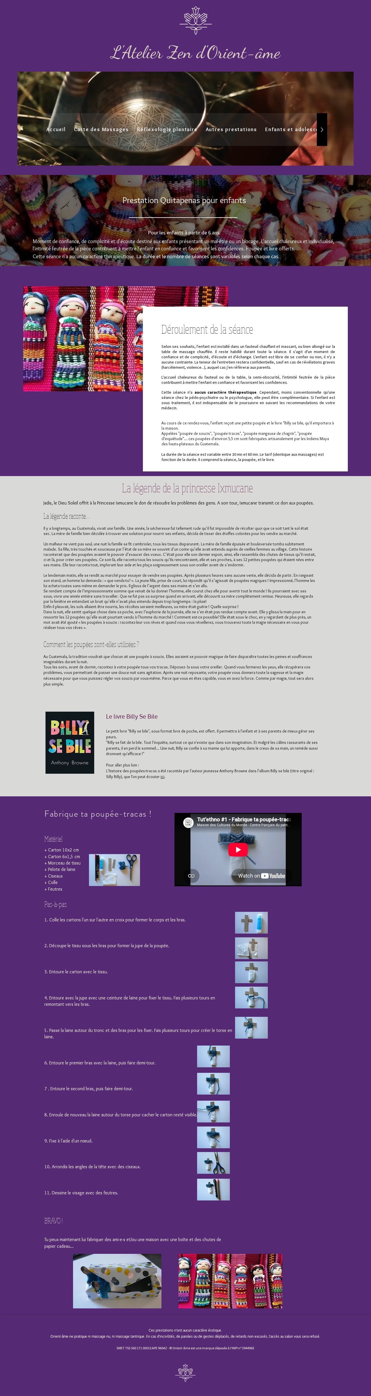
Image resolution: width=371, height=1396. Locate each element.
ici (162, 776)
